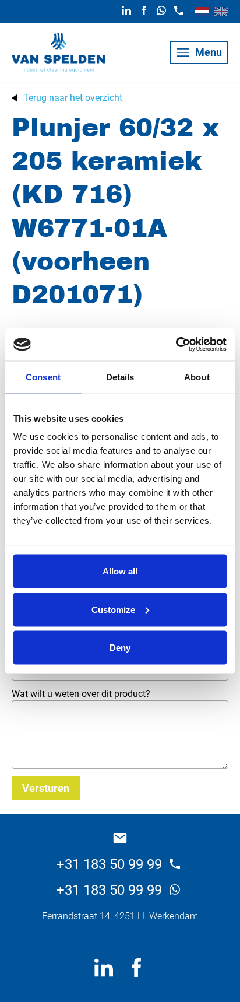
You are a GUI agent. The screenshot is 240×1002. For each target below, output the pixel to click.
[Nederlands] (202, 11)
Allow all (120, 571)
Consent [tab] (43, 376)
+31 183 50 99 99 (111, 864)
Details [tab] (120, 376)
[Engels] (221, 11)
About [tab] (197, 376)
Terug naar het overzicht (72, 98)
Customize (113, 609)
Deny (120, 648)
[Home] (58, 52)
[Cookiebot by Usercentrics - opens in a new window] (176, 344)
